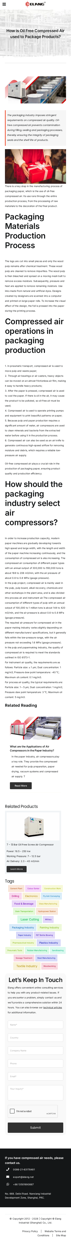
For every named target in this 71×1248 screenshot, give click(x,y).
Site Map (61, 1235)
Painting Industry (49, 927)
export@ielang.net (23, 1177)
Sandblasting (58, 950)
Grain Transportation (24, 911)
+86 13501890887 (23, 1184)
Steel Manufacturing (46, 958)
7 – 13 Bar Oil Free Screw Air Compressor (30, 844)
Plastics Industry (48, 942)
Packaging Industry (23, 927)
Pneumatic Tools (14, 950)
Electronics (31, 896)
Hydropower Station (47, 911)
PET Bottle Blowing (44, 935)
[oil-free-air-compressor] (33, 813)
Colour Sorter (33, 888)
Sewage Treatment (24, 958)
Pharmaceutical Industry (23, 943)
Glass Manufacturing (48, 904)
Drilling (15, 896)
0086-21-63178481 (24, 1169)
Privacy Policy (30, 1231)
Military (48, 919)
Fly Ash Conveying (51, 896)
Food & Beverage (23, 903)
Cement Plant (16, 888)
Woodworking (49, 966)
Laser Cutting (30, 919)
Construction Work (52, 888)
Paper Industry (24, 935)
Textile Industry (26, 966)
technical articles (52, 1007)
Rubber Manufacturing (37, 950)
